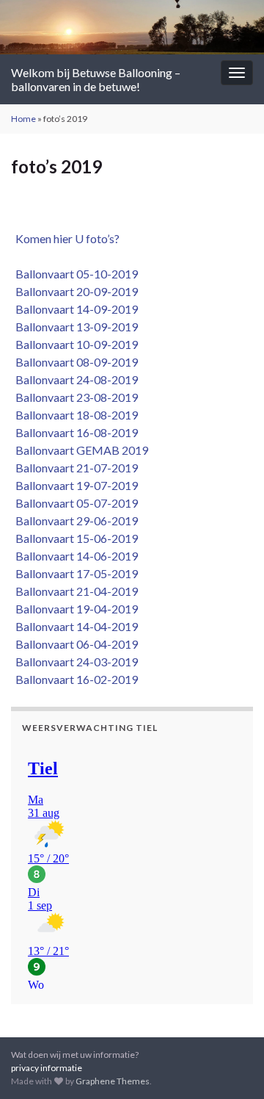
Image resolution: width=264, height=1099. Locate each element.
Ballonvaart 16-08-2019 (74, 432)
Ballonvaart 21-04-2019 (74, 591)
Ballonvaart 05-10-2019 (74, 274)
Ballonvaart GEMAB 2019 (79, 450)
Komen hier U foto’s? (65, 238)
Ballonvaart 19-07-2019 (74, 485)
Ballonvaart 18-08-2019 (74, 415)
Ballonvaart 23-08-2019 (74, 397)
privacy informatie (46, 1067)
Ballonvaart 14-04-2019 (74, 626)
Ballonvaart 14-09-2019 (74, 309)
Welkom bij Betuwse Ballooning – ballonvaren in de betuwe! (95, 79)
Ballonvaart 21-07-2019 (74, 468)
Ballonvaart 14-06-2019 (74, 556)
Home (23, 118)
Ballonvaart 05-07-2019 (74, 503)
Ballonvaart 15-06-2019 (74, 538)
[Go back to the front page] (132, 27)
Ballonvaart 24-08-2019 (74, 379)
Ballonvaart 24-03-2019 (74, 662)
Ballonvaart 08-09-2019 (74, 362)
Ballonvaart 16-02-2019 (74, 679)
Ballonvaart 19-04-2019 (74, 609)
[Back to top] (231, 1066)
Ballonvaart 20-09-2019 (74, 291)
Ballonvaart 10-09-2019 (74, 344)
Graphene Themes (113, 1081)
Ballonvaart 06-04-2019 (74, 644)
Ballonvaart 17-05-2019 (74, 573)
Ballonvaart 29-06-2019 (74, 520)
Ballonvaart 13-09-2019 (74, 327)
